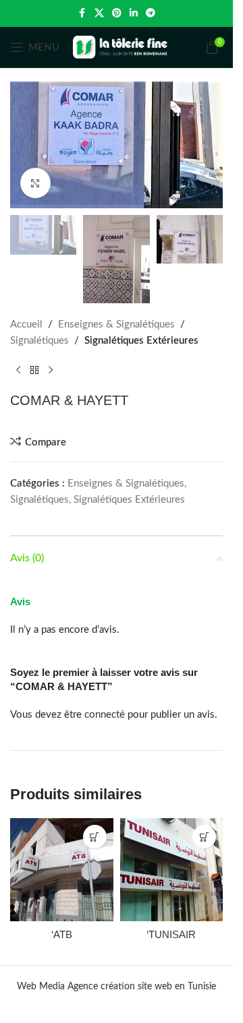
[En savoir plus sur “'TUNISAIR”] (204, 836)
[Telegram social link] (150, 13)
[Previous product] (18, 371)
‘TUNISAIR (171, 934)
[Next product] (51, 371)
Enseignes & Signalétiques (116, 324)
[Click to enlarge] (35, 183)
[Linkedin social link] (134, 13)
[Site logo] (120, 47)
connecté (104, 715)
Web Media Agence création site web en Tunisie (116, 986)
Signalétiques (39, 341)
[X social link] (99, 13)
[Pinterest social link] (117, 13)
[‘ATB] (61, 869)
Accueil (26, 324)
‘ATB (61, 934)
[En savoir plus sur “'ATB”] (95, 836)
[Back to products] (34, 371)
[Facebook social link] (82, 13)
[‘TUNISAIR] (171, 869)
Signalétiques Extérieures (141, 341)
